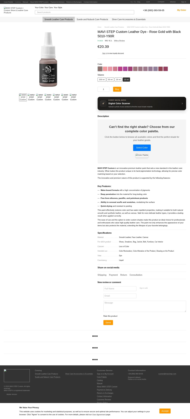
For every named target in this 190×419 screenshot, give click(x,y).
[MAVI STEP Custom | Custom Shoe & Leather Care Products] (17, 375)
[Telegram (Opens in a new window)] (120, 2)
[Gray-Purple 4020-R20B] (140, 69)
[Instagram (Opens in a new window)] (114, 2)
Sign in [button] (104, 53)
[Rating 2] (126, 316)
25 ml (118, 80)
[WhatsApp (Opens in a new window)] (127, 2)
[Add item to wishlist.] (185, 46)
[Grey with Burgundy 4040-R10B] (160, 69)
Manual (25, 2)
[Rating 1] (122, 316)
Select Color (142, 148)
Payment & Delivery (57, 2)
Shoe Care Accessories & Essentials (129, 19)
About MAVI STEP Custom (39, 2)
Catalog (18, 2)
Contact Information (90, 2)
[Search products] (132, 12)
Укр (131, 2)
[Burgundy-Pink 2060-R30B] (120, 69)
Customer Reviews (104, 399)
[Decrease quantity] (99, 89)
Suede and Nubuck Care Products (92, 19)
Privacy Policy (102, 403)
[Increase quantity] (107, 89)
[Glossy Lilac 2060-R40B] (125, 69)
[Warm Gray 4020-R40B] (150, 69)
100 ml (102, 80)
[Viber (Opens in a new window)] (124, 2)
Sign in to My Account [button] (105, 374)
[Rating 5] (138, 316)
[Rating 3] (130, 316)
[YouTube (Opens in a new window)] (117, 2)
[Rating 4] (134, 316)
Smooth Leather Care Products (58, 19)
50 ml (110, 80)
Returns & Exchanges (74, 2)
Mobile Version (11, 394)
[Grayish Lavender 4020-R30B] (145, 69)
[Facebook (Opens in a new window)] (111, 2)
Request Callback (134, 377)
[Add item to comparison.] (179, 46)
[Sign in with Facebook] (150, 288)
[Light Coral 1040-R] (105, 69)
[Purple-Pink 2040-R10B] (115, 69)
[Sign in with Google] (154, 288)
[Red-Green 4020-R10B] (135, 69)
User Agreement (99, 414)
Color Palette (8, 2)
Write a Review (119, 41)
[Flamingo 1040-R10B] (110, 69)
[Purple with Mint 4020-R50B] (155, 69)
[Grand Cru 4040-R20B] (165, 69)
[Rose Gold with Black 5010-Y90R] (100, 69)
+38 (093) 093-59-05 (153, 10)
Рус (135, 2)
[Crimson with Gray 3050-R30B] (130, 69)
